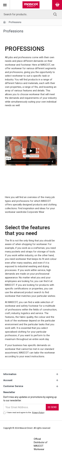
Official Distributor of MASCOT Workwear (40, 444)
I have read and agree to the (25, 412)
